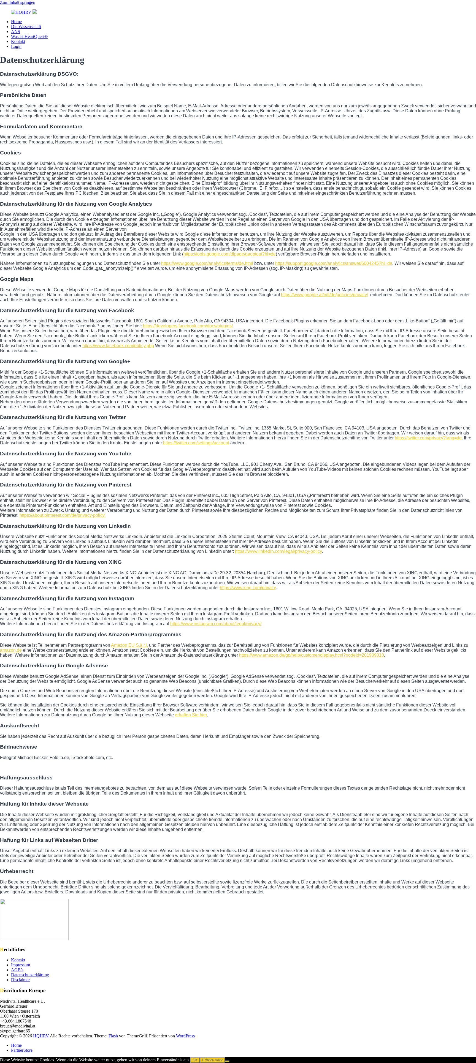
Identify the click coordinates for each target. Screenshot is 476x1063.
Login (16, 46)
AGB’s (17, 969)
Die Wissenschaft (26, 26)
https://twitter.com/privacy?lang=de (428, 438)
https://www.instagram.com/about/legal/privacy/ (215, 623)
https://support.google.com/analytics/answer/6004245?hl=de (333, 263)
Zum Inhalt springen (17, 2)
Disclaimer (20, 979)
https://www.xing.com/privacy (248, 587)
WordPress (185, 1036)
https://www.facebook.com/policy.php (118, 345)
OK (195, 1060)
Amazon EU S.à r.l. (129, 645)
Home (16, 21)
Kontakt (18, 41)
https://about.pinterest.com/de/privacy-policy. (63, 515)
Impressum (20, 965)
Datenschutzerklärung (30, 974)
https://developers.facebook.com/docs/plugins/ (188, 325)
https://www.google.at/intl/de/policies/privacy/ (324, 294)
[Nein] (227, 1061)
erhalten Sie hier (191, 715)
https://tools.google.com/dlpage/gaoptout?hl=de (229, 254)
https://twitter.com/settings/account (196, 443)
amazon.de (11, 650)
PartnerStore (22, 1050)
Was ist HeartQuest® (29, 36)
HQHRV (41, 1036)
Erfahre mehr (212, 1060)
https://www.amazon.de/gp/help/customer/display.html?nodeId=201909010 (311, 655)
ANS (15, 31)
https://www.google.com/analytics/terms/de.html (207, 263)
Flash (113, 1036)
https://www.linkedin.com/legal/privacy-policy (278, 551)
